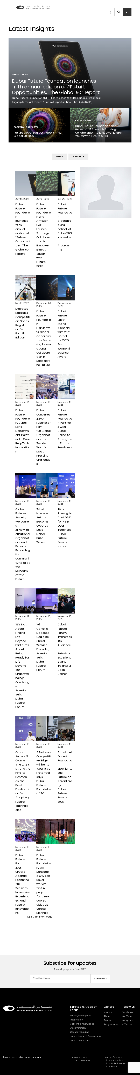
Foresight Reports (26, 127)
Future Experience (80, 1040)
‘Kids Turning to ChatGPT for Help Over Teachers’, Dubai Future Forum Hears (65, 528)
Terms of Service (113, 1057)
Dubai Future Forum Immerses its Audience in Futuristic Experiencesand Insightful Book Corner (65, 649)
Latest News (20, 74)
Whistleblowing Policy (119, 1064)
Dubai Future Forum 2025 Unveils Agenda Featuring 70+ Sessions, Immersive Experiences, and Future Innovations (22, 883)
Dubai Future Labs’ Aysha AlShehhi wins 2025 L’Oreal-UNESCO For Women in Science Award (64, 334)
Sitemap (113, 1067)
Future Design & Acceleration (86, 1036)
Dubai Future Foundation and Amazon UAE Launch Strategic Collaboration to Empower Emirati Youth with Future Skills (99, 130)
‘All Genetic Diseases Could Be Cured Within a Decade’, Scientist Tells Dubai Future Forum (42, 647)
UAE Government (82, 1060)
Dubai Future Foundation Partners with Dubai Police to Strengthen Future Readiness (65, 428)
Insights (108, 1012)
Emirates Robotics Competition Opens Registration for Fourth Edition (22, 323)
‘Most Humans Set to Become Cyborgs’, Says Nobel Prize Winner (42, 526)
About (107, 1016)
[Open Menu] (10, 8)
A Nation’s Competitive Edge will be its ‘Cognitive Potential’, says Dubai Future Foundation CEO (43, 773)
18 (36, 916)
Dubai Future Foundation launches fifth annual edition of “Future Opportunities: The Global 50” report (56, 86)
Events (107, 1020)
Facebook (127, 1012)
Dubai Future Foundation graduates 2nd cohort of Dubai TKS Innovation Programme (65, 227)
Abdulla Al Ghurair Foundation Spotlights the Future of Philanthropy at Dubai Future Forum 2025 (65, 777)
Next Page (48, 916)
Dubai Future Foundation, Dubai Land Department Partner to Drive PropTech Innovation (22, 430)
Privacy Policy (116, 1060)
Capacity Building (79, 1032)
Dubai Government (79, 1057)
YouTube (127, 1016)
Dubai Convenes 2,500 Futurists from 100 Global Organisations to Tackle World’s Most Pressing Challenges (43, 436)
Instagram (127, 1020)
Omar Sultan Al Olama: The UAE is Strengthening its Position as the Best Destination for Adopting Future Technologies (22, 781)
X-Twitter (127, 1024)
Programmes (111, 1024)
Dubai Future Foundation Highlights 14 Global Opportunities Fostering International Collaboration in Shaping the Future (43, 338)
